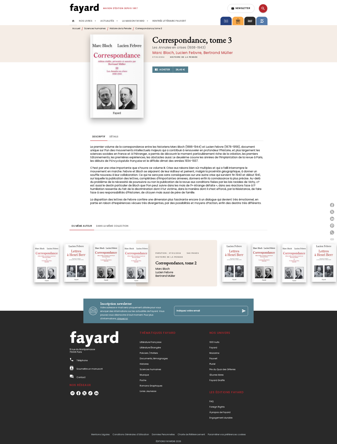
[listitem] (72, 393)
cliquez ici (122, 318)
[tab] (73, 21)
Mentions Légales (100, 434)
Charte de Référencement (191, 434)
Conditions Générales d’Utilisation (131, 434)
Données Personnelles (163, 434)
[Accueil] (84, 8)
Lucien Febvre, (189, 52)
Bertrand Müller (218, 52)
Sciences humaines (95, 28)
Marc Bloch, (164, 52)
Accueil (76, 28)
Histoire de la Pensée (120, 28)
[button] (241, 8)
